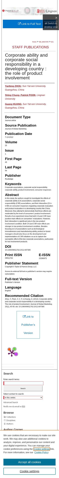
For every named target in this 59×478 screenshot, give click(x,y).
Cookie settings (42, 449)
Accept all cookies (29, 462)
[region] (29, 454)
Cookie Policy (41, 452)
